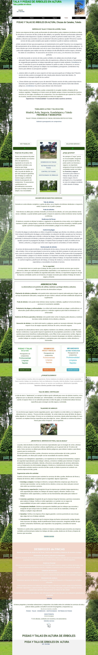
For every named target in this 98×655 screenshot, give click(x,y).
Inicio (20, 18)
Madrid (31, 18)
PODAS (28, 611)
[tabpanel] (20, 10)
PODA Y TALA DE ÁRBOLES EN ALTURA (46, 641)
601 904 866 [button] (20, 11)
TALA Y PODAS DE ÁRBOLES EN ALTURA (37, 1)
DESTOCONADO (52, 611)
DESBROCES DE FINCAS (48, 162)
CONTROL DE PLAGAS (48, 171)
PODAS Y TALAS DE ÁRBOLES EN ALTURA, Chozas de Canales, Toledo (48, 22)
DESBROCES (41, 611)
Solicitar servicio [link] (25, 370)
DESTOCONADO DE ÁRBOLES (48, 175)
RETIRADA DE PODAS (65, 611)
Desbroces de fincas (48, 219)
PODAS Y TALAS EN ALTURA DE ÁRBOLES (48, 635)
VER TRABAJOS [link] (25, 144)
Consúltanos (75, 62)
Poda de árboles (48, 209)
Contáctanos (30, 86)
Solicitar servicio (49, 536)
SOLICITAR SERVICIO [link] (73, 144)
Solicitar (49, 598)
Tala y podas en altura (22, 4)
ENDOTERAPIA (49, 614)
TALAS (34, 611)
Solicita (17, 180)
